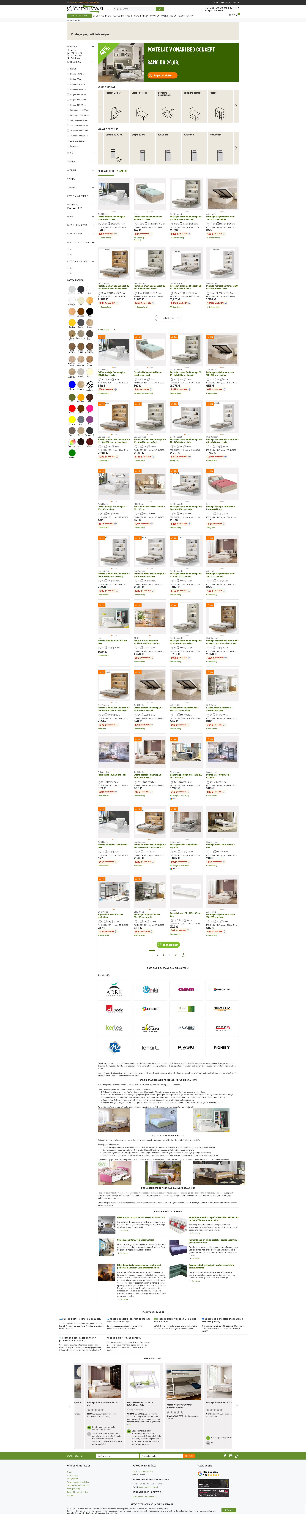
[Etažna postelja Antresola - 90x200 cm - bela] (222, 685)
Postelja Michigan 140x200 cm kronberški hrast (220, 508)
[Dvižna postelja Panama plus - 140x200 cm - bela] (150, 752)
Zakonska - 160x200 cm (79, 125)
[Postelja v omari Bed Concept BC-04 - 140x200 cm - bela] (186, 484)
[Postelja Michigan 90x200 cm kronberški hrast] (150, 194)
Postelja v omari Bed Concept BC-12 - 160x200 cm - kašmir (150, 287)
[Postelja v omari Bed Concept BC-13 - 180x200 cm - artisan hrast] (114, 685)
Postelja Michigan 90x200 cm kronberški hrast (148, 218)
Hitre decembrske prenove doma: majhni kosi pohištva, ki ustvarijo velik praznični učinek (139, 1266)
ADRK (136, 638)
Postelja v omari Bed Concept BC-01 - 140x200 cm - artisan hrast (222, 642)
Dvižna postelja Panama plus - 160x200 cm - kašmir (220, 218)
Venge (80, 446)
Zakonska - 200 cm (77, 141)
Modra (71, 389)
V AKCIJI (122, 171)
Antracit (80, 293)
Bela (89, 293)
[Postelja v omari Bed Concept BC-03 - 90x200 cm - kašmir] (186, 618)
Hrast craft (80, 338)
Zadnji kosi (75, 58)
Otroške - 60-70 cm (77, 74)
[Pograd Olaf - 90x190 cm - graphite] (222, 752)
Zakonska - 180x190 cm (79, 130)
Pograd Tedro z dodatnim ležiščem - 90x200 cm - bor (147, 642)
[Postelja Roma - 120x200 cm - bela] (222, 822)
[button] (100, 106)
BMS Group (139, 504)
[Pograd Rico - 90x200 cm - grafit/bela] (114, 891)
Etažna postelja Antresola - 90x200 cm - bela (219, 709)
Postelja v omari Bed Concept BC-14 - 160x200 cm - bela (186, 287)
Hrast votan (89, 364)
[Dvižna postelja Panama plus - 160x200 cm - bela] (222, 551)
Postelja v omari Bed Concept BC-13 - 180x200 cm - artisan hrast (114, 709)
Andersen (71, 293)
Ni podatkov (89, 389)
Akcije (73, 50)
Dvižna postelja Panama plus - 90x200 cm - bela (112, 508)
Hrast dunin (89, 338)
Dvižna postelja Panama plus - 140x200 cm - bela (148, 776)
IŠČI (159, 9)
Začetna (69, 20)
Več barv (71, 446)
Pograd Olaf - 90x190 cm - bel (112, 774)
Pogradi (73, 69)
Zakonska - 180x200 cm (79, 136)
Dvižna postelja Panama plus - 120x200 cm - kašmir (148, 709)
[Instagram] (231, 1455)
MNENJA (172, 16)
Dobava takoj (76, 55)
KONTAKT (190, 16)
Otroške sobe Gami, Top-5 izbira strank (136, 1240)
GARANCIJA (154, 16)
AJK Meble (103, 214)
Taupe (80, 435)
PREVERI (189, 1456)
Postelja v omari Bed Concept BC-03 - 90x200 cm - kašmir (186, 642)
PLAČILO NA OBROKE (121, 16)
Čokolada (80, 316)
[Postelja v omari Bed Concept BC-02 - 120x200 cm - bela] (186, 551)
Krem (89, 376)
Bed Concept (176, 214)
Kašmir (80, 376)
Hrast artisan (71, 338)
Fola (136, 214)
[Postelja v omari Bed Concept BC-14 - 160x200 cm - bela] (186, 263)
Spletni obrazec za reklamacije (144, 1496)
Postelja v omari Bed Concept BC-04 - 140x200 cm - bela (186, 508)
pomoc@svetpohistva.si (148, 1487)
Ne (71, 254)
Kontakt (70, 1495)
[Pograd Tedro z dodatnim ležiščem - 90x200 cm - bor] (150, 618)
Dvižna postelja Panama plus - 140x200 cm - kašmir (184, 709)
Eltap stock (175, 772)
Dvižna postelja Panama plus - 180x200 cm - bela (220, 915)
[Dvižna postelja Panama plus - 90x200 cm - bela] (114, 484)
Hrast (89, 327)
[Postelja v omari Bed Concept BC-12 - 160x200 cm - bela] (150, 551)
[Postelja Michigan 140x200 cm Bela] (114, 618)
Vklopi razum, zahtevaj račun (78, 1485)
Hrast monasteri (89, 351)
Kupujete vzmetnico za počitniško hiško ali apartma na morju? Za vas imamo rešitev (214, 1218)
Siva (80, 424)
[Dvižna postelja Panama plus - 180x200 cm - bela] (222, 891)
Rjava (80, 413)
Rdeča (71, 413)
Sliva (89, 424)
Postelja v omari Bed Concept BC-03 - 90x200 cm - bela (222, 287)
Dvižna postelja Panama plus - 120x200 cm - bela (112, 218)
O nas (69, 1472)
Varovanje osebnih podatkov (78, 1482)
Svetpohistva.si (117, 1073)
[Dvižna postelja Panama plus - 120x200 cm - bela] (114, 194)
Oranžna (80, 401)
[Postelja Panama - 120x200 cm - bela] (114, 822)
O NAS (95, 16)
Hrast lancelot (72, 351)
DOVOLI (229, 1510)
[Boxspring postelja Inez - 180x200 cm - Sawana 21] (186, 752)
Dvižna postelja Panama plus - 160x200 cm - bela (220, 575)
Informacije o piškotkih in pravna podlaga (153, 1509)
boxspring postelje (171, 1195)
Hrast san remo (72, 364)
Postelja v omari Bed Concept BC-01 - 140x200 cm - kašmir (186, 218)
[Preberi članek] (106, 1225)
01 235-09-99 (215, 7)
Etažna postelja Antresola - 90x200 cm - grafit (147, 915)
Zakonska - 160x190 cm (79, 120)
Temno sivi (89, 435)
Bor (89, 304)
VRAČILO (164, 16)
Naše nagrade (72, 1475)
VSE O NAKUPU (105, 16)
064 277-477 (231, 7)
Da (71, 249)
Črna (89, 316)
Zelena (71, 457)
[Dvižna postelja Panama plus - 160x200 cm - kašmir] (222, 194)
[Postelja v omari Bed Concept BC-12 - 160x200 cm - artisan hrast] (114, 263)
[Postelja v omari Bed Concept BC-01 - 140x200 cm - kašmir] (186, 194)
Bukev (71, 316)
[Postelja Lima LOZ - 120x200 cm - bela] (186, 891)
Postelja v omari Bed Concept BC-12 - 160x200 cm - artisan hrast (114, 287)
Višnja (89, 446)
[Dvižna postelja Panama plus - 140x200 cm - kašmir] (186, 685)
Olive (72, 401)
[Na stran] (183, 955)
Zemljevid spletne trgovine (77, 1492)
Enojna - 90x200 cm (78, 89)
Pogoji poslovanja (74, 1489)
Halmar (173, 910)
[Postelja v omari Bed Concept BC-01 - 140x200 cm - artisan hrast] (222, 618)
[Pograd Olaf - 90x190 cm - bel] (114, 752)
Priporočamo (76, 52)
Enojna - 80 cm (76, 79)
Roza (89, 413)
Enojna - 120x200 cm (78, 105)
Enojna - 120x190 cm (78, 100)
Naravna (80, 389)
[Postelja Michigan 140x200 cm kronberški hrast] (222, 484)
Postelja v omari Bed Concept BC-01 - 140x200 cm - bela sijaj (114, 575)
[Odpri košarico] (237, 15)
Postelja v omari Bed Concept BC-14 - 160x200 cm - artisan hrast (150, 846)
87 (176, 954)
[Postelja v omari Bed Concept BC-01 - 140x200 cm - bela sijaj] (114, 551)
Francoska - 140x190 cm (79, 110)
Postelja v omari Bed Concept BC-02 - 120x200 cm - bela (186, 575)
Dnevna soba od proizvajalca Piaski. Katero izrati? (141, 1217)
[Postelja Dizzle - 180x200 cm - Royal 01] (186, 822)
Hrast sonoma (80, 364)
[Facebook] (225, 1455)
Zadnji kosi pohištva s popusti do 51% (84, 2)
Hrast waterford (72, 377)
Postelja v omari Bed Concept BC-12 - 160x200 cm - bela (150, 575)
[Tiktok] (237, 1455)
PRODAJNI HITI (106, 171)
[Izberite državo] (233, 15)
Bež (80, 304)
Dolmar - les (103, 772)
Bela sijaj (71, 304)
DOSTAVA (135, 16)
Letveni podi (75, 146)
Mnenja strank (72, 1479)
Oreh (89, 401)
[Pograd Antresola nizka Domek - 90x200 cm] (150, 484)
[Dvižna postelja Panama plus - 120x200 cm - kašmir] (150, 685)
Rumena (71, 424)
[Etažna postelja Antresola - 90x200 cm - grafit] (150, 891)
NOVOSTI (181, 16)
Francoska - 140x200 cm (79, 115)
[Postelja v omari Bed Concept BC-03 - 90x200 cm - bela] (222, 263)
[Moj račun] (230, 15)
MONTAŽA (144, 16)
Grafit (80, 327)
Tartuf (71, 435)
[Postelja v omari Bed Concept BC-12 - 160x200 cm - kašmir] (150, 263)
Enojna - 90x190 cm (77, 84)
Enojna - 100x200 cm (78, 94)
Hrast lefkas (80, 351)
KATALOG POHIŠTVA (78, 15)
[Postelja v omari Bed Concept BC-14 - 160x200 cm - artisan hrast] (150, 822)
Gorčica (72, 327)
